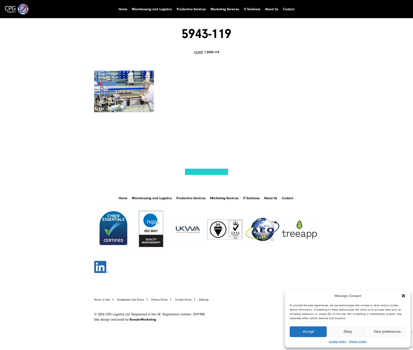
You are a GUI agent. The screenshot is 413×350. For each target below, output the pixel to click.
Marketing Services (225, 9)
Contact (288, 9)
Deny (348, 331)
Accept (308, 331)
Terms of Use (102, 299)
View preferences (387, 331)
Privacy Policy (358, 341)
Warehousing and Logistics (152, 9)
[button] (403, 295)
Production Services (191, 9)
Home (123, 9)
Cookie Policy (338, 341)
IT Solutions (252, 9)
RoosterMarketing (143, 320)
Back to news (127, 143)
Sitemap (204, 299)
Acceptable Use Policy (130, 299)
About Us (271, 9)
